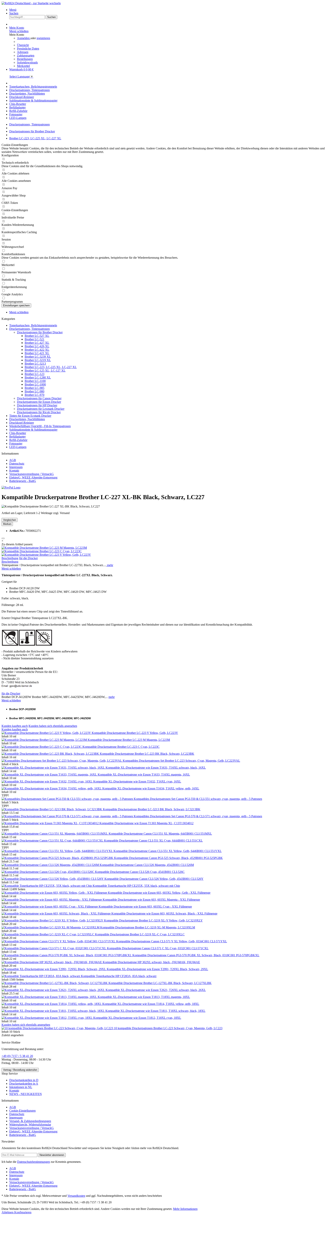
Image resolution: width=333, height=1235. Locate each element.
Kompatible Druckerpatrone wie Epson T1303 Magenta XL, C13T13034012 (146, 823)
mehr (109, 565)
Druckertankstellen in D (23, 1080)
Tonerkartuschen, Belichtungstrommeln (33, 325)
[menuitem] (170, 10)
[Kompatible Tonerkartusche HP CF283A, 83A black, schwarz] (41, 976)
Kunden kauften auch (15, 726)
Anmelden (23, 38)
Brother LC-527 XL (37, 335)
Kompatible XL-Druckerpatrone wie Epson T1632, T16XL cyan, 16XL (137, 781)
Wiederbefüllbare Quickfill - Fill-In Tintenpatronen (40, 426)
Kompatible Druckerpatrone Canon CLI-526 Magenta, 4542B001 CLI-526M (147, 865)
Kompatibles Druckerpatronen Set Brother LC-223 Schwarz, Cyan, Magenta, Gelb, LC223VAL (181, 760)
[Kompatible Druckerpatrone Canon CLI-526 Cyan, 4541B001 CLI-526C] (48, 871)
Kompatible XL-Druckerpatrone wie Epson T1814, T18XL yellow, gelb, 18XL (150, 1003)
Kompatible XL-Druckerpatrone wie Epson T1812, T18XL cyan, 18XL (137, 1017)
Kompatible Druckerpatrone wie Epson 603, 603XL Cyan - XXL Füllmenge (145, 906)
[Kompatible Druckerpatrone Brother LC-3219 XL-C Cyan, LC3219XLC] (48, 934)
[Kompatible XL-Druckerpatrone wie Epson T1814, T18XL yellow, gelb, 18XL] (52, 1003)
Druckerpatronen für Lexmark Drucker (40, 408)
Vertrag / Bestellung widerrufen (20, 1069)
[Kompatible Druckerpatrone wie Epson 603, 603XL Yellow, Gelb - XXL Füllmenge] (55, 892)
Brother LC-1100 (35, 381)
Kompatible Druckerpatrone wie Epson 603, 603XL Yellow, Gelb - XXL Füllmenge (159, 892)
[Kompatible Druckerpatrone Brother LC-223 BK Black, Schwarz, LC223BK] (51, 753)
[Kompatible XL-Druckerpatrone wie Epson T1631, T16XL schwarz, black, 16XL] (54, 767)
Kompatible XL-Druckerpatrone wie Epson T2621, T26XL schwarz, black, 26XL (156, 990)
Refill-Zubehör (18, 440)
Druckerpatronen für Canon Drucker (39, 398)
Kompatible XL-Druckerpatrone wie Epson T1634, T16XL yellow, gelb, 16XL (150, 788)
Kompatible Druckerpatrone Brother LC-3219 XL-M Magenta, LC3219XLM (147, 927)
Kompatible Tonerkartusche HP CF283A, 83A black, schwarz (118, 976)
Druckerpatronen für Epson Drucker (39, 401)
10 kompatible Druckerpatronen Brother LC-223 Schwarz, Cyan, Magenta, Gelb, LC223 (168, 1028)
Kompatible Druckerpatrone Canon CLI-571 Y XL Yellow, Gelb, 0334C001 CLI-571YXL (171, 941)
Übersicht (23, 45)
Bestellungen (25, 59)
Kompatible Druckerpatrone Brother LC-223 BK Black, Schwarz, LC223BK (147, 753)
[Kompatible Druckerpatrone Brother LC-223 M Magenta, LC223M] (44, 547)
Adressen (22, 52)
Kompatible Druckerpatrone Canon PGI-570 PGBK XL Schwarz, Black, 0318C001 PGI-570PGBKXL (195, 955)
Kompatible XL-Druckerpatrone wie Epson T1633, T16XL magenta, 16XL (144, 774)
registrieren (43, 38)
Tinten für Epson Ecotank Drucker (30, 415)
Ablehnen (8, 1212)
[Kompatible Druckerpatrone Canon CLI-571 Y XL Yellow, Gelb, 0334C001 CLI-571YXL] (59, 941)
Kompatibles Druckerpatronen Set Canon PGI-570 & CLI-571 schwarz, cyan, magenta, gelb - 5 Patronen (198, 816)
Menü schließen (19, 31)
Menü (12, 9)
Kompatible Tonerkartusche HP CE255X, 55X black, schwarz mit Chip (136, 885)
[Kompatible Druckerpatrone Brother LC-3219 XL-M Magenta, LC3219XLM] (51, 927)
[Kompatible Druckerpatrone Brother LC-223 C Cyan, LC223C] (42, 551)
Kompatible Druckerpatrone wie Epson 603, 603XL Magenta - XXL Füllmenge (151, 899)
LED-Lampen (17, 447)
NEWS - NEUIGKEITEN (25, 1094)
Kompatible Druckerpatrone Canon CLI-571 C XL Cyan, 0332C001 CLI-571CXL (158, 948)
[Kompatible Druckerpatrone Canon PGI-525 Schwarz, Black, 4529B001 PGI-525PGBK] (58, 858)
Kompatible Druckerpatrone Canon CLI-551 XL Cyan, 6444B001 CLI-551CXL (153, 840)
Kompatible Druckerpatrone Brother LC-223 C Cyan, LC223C (121, 746)
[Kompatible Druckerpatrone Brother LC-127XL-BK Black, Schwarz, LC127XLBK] (55, 983)
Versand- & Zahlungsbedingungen (30, 1121)
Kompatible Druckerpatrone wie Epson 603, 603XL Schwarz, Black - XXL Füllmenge (164, 913)
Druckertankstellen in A (23, 1083)
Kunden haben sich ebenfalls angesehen (53, 726)
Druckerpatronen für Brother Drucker (40, 332)
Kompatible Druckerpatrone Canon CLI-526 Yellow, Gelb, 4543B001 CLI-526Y (154, 878)
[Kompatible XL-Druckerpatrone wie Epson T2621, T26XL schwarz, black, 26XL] (54, 990)
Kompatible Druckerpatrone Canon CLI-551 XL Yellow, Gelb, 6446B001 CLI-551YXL (168, 851)
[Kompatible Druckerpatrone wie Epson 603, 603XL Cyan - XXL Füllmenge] (50, 906)
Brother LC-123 (34, 374)
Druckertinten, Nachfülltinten (27, 419)
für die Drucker (28, 558)
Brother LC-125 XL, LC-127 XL (45, 370)
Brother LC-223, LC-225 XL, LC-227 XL (51, 367)
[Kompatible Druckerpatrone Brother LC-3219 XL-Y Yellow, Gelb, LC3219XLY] (53, 920)
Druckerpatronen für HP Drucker (37, 405)
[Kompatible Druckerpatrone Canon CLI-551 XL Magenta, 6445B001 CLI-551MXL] (55, 833)
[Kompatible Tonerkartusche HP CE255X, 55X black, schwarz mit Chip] (47, 885)
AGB (12, 460)
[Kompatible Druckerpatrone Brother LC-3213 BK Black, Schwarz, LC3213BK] (52, 809)
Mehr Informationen (185, 1208)
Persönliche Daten (28, 48)
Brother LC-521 (34, 339)
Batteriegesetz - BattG (22, 481)
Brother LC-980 (34, 391)
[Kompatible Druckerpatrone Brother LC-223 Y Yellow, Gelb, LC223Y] (46, 554)
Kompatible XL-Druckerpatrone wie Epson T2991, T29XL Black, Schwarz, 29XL (157, 969)
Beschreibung (10, 558)
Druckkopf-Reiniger (21, 422)
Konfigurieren (22, 1212)
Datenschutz (16, 463)
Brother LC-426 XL (37, 346)
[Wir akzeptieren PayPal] (11, 487)
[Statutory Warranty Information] (3, 538)
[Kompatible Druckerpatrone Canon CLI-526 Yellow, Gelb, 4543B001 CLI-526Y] (53, 878)
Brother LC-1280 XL (38, 377)
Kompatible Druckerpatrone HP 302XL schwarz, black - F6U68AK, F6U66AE (151, 962)
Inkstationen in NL (20, 1087)
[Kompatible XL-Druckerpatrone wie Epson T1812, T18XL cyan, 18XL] (47, 1017)
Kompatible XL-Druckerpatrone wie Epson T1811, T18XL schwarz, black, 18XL (155, 1010)
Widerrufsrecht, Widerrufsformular (30, 1124)
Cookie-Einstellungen (22, 1110)
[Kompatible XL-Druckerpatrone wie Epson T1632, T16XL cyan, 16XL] (47, 781)
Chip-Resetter (17, 433)
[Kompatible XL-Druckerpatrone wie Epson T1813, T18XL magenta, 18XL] (50, 997)
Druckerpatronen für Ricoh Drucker (39, 412)
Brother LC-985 (34, 388)
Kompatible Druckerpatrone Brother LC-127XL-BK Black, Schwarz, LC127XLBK (160, 983)
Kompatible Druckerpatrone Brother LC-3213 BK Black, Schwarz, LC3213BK (151, 809)
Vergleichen (9, 519)
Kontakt (14, 470)
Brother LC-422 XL (37, 349)
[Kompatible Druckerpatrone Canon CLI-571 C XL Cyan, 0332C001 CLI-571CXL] (54, 948)
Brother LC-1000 (35, 384)
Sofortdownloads (27, 62)
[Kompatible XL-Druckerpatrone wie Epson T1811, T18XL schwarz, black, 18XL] (53, 1010)
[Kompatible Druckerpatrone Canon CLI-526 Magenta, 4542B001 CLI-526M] (51, 865)
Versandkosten (76, 1195)
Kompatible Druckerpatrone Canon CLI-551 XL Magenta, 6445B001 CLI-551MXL (160, 833)
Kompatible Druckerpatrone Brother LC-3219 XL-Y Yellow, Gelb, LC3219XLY (153, 920)
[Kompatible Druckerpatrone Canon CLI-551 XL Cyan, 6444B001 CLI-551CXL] (53, 840)
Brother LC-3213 (35, 363)
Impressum (16, 467)
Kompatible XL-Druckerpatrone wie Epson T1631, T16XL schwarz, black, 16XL (156, 767)
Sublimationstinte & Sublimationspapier (33, 429)
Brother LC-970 (34, 394)
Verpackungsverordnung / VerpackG (31, 474)
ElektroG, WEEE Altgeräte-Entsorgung (33, 477)
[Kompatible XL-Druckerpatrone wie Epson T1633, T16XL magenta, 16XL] (50, 774)
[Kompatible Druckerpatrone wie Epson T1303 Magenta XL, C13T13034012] (50, 823)
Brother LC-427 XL (37, 342)
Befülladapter (17, 436)
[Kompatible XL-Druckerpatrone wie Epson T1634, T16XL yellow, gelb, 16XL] (52, 788)
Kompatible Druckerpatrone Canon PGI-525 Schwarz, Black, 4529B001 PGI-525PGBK (168, 858)
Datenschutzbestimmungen (33, 1161)
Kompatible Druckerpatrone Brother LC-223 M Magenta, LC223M (129, 739)
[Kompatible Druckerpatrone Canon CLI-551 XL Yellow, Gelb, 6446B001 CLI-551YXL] (58, 851)
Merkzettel (23, 66)
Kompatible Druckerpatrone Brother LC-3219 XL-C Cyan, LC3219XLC (140, 934)
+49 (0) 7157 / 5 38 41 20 (17, 1056)
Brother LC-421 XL (37, 353)
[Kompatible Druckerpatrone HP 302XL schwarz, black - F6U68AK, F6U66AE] (52, 962)
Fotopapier (15, 443)
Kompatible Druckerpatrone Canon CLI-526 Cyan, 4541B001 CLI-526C (140, 871)
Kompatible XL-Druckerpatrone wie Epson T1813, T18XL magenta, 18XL (144, 997)
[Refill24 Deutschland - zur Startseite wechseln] (31, 3)
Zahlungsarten (25, 55)
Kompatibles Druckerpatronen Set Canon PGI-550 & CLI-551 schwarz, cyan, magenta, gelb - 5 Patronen (198, 798)
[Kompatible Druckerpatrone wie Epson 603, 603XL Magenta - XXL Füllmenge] (52, 899)
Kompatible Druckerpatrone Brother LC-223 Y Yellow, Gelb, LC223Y (135, 732)
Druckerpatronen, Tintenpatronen (29, 328)
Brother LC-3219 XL (38, 360)
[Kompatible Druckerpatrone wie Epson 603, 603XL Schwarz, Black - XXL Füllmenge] (56, 913)
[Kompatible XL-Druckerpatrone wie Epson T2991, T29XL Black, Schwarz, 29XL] (54, 969)
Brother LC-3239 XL (38, 356)
